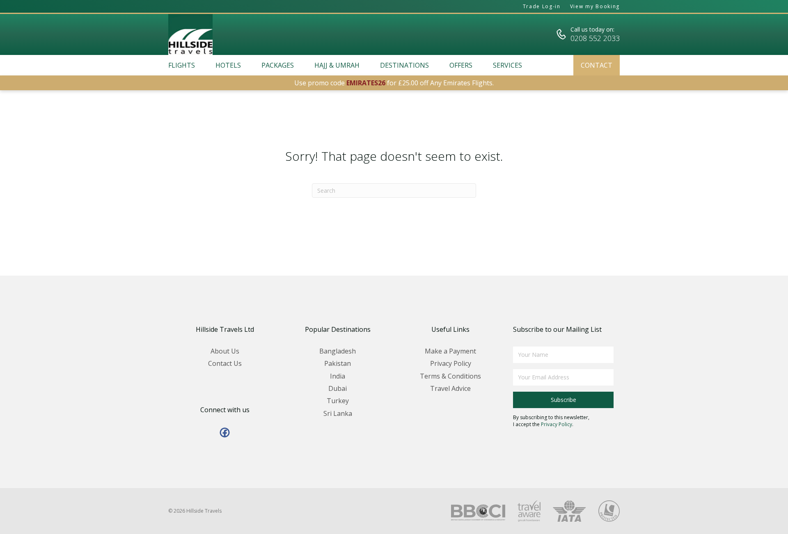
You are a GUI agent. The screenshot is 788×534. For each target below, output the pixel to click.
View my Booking (595, 6)
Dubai (337, 388)
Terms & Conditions (450, 376)
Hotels (228, 65)
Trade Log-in (542, 6)
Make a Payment (450, 351)
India (337, 376)
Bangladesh (337, 351)
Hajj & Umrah (337, 65)
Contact (596, 65)
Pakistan (337, 363)
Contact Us (225, 363)
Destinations (404, 65)
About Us (225, 351)
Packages (277, 65)
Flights (181, 65)
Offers (460, 65)
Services (507, 65)
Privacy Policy (450, 363)
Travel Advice (450, 388)
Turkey (338, 400)
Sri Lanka (337, 413)
